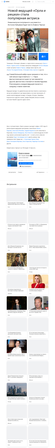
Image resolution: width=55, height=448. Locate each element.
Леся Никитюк (29, 132)
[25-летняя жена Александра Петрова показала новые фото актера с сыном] (38, 328)
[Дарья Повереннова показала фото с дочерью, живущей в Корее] (17, 371)
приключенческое (37, 155)
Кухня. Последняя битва (14, 70)
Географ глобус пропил (31, 70)
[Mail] (4, 1)
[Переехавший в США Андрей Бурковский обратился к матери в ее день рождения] (17, 198)
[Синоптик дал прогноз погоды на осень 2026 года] (38, 263)
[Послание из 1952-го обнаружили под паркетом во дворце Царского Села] (38, 220)
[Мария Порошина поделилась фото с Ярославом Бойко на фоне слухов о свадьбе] (38, 241)
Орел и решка (24, 153)
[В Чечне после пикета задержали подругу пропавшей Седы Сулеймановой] (17, 220)
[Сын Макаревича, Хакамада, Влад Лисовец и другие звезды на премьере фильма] (17, 306)
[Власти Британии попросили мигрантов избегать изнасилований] (17, 414)
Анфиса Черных (21, 67)
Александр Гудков (29, 139)
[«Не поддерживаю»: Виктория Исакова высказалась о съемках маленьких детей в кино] (38, 414)
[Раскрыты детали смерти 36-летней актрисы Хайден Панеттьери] (38, 285)
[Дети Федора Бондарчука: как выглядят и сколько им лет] (17, 241)
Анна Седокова (27, 141)
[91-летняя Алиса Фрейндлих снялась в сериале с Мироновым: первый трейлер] (17, 263)
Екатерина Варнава (16, 141)
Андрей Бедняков (30, 130)
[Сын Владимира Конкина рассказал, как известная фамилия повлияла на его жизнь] (17, 328)
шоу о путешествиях (23, 157)
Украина (28, 155)
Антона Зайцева (43, 65)
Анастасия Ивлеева (18, 130)
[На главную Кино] (7, 1)
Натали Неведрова (18, 132)
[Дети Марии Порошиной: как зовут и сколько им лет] (38, 198)
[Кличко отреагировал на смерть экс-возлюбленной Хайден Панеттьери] (38, 350)
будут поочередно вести (21, 137)
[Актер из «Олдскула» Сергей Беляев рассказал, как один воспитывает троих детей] (38, 393)
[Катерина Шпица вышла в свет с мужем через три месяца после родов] (17, 350)
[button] (27, 40)
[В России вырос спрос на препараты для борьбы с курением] (38, 371)
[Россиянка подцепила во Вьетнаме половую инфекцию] (17, 285)
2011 (20, 155)
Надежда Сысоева (37, 141)
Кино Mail (23, 7)
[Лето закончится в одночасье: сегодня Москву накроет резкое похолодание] (17, 393)
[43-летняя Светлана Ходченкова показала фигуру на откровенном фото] (38, 436)
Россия (23, 155)
